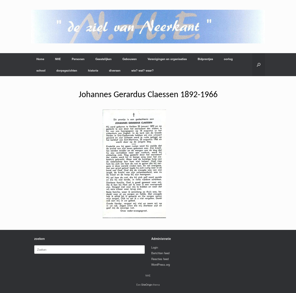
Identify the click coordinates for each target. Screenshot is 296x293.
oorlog (228, 59)
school (41, 70)
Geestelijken (103, 59)
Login (154, 247)
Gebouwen (129, 59)
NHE (58, 59)
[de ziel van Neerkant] (148, 26)
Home (40, 59)
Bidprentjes (205, 59)
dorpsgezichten (66, 70)
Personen (78, 59)
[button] (258, 64)
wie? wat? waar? (142, 70)
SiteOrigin (146, 284)
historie (93, 70)
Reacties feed (160, 259)
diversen (114, 70)
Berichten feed (160, 253)
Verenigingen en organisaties (167, 59)
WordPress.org (160, 264)
